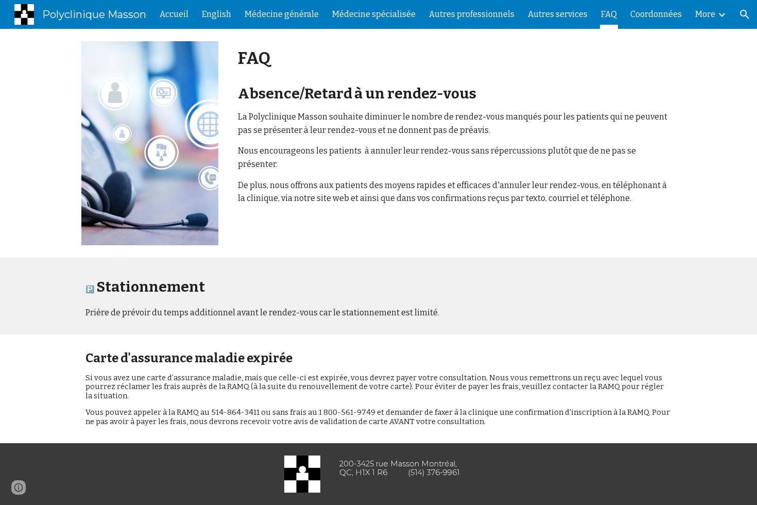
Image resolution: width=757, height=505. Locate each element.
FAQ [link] (609, 14)
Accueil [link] (174, 14)
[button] (744, 14)
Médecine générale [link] (282, 14)
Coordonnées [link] (656, 14)
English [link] (216, 14)
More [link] (705, 14)
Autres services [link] (558, 14)
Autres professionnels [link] (471, 14)
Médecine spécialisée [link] (374, 14)
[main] (455, 125)
